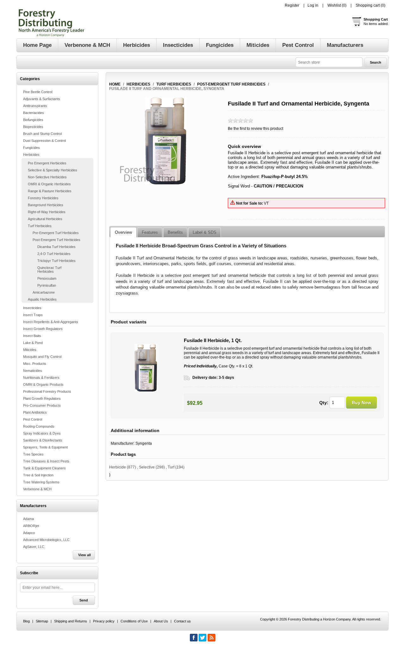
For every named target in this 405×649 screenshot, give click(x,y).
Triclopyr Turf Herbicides (56, 261)
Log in (313, 5)
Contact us (182, 621)
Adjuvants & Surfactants (41, 99)
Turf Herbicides (40, 226)
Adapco (29, 533)
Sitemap (42, 621)
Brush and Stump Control (42, 134)
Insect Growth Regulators (43, 329)
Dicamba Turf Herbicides (56, 247)
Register (292, 5)
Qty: (323, 402)
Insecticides (32, 308)
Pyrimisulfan (46, 285)
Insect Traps (33, 315)
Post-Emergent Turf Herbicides (56, 240)
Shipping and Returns (70, 621)
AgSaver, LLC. (34, 547)
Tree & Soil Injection (38, 475)
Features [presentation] (150, 232)
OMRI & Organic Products (43, 384)
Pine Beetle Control (37, 92)
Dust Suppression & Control (44, 141)
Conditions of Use (134, 621)
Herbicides (31, 154)
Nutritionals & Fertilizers (41, 377)
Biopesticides (33, 127)
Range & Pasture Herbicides (50, 191)
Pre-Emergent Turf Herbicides (56, 233)
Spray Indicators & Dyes (42, 433)
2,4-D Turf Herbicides (54, 254)
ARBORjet (31, 526)
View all (84, 555)
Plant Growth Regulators (42, 398)
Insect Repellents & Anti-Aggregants (50, 322)
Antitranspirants (35, 106)
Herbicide (117, 467)
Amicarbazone (44, 292)
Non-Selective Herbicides (47, 177)
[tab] (123, 232)
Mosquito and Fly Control (42, 357)
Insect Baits (32, 336)
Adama (28, 519)
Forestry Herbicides (43, 198)
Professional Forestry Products (47, 391)
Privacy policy (104, 621)
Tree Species (33, 454)
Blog (26, 621)
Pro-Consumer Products (42, 405)
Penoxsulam (46, 278)
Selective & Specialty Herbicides (52, 170)
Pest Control (32, 419)
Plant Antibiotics (35, 412)
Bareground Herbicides (45, 205)
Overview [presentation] (123, 232)
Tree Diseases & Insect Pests (46, 461)
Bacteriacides (33, 113)
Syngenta (143, 443)
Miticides (29, 350)
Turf (171, 467)
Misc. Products (34, 364)
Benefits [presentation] (175, 232)
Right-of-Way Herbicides (46, 212)
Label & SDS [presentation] (204, 232)
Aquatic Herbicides (42, 299)
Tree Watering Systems (41, 482)
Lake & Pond (33, 343)
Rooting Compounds (38, 426)
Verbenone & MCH (37, 489)
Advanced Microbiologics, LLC (46, 540)
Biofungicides (33, 120)
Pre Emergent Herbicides (47, 163)
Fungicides (31, 148)
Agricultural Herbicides (45, 219)
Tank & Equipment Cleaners (44, 468)
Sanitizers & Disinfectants (42, 440)
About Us (161, 621)
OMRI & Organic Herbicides (49, 184)
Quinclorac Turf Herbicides (49, 269)
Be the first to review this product (255, 128)
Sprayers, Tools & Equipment (45, 447)
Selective (147, 467)
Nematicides (32, 370)
